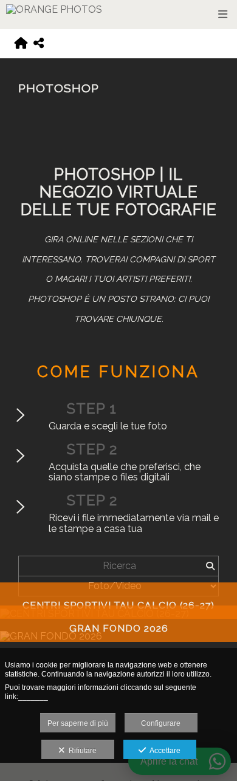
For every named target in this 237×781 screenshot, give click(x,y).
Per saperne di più (77, 723)
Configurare (160, 723)
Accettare (163, 750)
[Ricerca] (210, 566)
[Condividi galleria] (38, 44)
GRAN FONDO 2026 (118, 628)
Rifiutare (81, 750)
